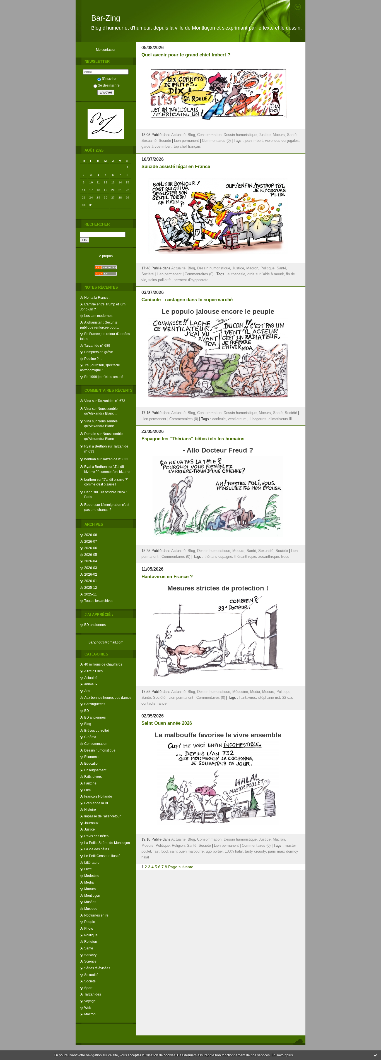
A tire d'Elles (93, 671)
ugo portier (214, 851)
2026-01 (90, 581)
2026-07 (90, 541)
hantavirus (247, 698)
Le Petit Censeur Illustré (102, 856)
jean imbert (254, 141)
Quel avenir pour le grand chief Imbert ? (185, 55)
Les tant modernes (98, 315)
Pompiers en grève (98, 352)
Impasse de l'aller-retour (102, 816)
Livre (88, 869)
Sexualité (91, 975)
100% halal (234, 851)
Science (90, 961)
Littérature (92, 862)
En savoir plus (282, 1055)
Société (90, 981)
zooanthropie (268, 557)
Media (89, 882)
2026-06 (90, 548)
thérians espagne (218, 557)
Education (92, 763)
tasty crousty (255, 851)
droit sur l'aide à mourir (265, 274)
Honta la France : (97, 297)
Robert (89, 504)
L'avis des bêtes (96, 836)
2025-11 (90, 594)
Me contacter (105, 49)
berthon (90, 459)
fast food (160, 851)
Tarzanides (92, 994)
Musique (90, 908)
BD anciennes (95, 624)
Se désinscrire (109, 85)
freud (285, 557)
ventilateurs (237, 419)
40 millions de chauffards (103, 664)
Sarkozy (90, 955)
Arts (87, 691)
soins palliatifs (160, 280)
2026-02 (90, 574)
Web (87, 1007)
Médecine (91, 875)
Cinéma (90, 737)
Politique (91, 935)
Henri (88, 492)
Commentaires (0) (216, 141)
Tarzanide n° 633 (115, 459)
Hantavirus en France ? (167, 576)
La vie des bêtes (96, 849)
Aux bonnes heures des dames (107, 697)
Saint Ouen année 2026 (166, 723)
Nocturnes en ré (96, 915)
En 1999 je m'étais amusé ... (105, 377)
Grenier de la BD (97, 803)
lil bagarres (257, 419)
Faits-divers (93, 776)
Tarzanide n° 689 (97, 345)
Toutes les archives (98, 600)
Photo (88, 928)
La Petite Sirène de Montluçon (107, 842)
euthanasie (236, 274)
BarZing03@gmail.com (105, 642)
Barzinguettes (94, 704)
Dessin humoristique (99, 750)
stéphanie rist (269, 698)
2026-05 (90, 554)
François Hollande (98, 796)
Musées (90, 902)
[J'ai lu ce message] (375, 1055)
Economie (92, 756)
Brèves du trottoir (97, 730)
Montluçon (92, 895)
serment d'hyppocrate (191, 280)
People (89, 921)
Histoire (90, 809)
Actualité (90, 677)
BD (86, 710)
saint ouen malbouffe (187, 851)
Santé (88, 948)
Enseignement (95, 770)
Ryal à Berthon (95, 446)
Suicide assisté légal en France (175, 166)
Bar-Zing (105, 18)
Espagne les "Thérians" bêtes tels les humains (192, 438)
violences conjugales (282, 141)
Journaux (91, 823)
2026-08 (90, 535)
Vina (87, 401)
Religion (90, 941)
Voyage (90, 1001)
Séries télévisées (97, 968)
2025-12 (90, 587)
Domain (90, 434)
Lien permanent (186, 141)
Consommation (95, 743)
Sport (88, 988)
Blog (87, 724)
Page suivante (180, 867)
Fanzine (90, 783)
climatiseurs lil (280, 419)
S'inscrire (109, 78)
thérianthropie (245, 557)
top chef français (187, 147)
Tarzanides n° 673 (111, 401)
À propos (106, 256)
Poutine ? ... (93, 358)
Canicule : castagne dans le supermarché (187, 299)
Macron (90, 1014)
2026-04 (90, 561)
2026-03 (90, 568)
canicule (219, 419)
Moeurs (90, 889)
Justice (89, 829)
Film (87, 790)
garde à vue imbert (156, 147)
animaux (90, 684)
